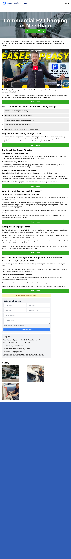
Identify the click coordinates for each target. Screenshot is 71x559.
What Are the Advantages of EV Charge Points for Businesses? (23, 354)
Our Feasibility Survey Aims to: (13, 346)
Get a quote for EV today (35, 31)
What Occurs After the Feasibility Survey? (16, 349)
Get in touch (35, 102)
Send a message (26, 329)
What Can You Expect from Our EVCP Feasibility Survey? (21, 340)
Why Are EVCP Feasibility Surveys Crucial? (16, 343)
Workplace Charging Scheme (12, 352)
